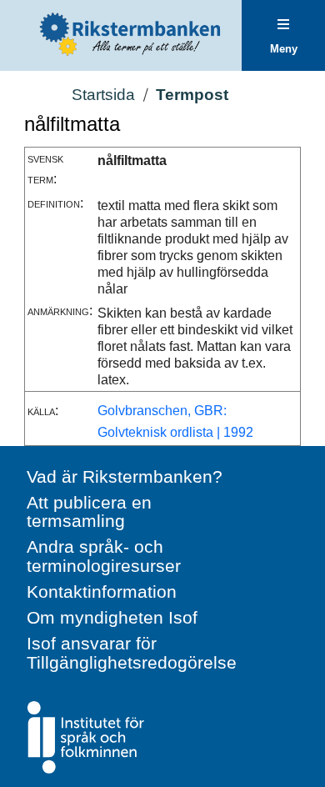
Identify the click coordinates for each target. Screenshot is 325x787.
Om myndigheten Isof (112, 617)
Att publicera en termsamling (89, 512)
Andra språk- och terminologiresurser (104, 556)
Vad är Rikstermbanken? (124, 476)
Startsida (103, 94)
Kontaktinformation (102, 591)
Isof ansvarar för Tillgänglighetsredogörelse (132, 653)
